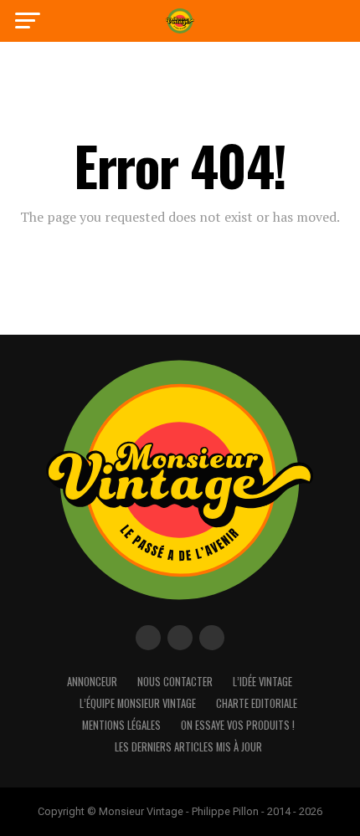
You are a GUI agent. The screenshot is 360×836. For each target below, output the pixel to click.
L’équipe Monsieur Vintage (138, 703)
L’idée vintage (262, 682)
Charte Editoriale (256, 703)
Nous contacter (175, 682)
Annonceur (92, 682)
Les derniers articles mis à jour (188, 747)
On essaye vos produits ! (238, 725)
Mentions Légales (121, 725)
